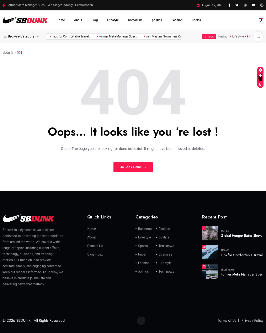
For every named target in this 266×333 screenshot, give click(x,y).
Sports (196, 20)
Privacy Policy (252, 320)
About (78, 20)
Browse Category (21, 36)
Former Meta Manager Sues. (242, 274)
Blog (94, 20)
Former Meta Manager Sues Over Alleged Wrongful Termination (50, 5)
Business (145, 229)
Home (61, 20)
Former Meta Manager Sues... (116, 36)
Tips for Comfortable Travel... (69, 36)
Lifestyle (113, 20)
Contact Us (135, 20)
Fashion (176, 20)
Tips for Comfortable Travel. (242, 255)
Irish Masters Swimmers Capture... (166, 36)
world (225, 231)
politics (157, 20)
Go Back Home (131, 167)
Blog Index (95, 254)
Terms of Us (227, 320)
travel (142, 254)
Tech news (166, 246)
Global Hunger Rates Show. (241, 235)
